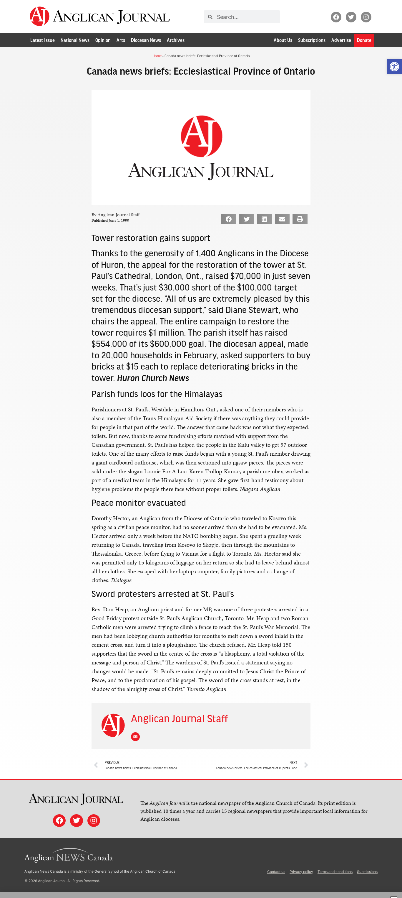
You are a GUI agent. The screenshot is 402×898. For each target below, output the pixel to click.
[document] (201, 449)
